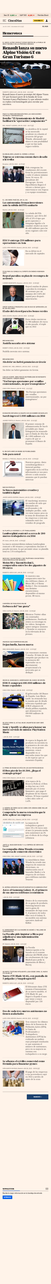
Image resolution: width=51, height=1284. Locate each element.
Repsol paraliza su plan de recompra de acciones (25, 277)
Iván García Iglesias (10, 1068)
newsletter (8, 1189)
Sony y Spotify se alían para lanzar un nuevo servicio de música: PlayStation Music (24, 730)
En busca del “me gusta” (16, 606)
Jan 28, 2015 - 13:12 (29, 420)
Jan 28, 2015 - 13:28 (31, 283)
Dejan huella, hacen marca (18, 645)
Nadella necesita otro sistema (19, 343)
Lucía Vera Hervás (9, 248)
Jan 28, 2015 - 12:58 (30, 459)
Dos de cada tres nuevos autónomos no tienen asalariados (25, 1012)
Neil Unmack (16, 366)
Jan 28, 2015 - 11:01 (18, 944)
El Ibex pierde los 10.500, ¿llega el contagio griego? (22, 772)
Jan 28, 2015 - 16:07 (26, 125)
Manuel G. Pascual (9, 459)
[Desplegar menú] (4, 21)
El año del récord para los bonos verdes (25, 311)
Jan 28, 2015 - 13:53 (30, 248)
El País (45, 26)
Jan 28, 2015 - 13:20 (30, 366)
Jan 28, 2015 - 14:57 (17, 164)
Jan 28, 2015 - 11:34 (30, 819)
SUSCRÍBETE (38, 21)
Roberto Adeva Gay (10, 92)
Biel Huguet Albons (10, 125)
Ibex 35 (6, 15)
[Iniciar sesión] (46, 20)
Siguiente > (37, 1097)
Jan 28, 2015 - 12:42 (26, 572)
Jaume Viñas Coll (9, 819)
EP (3, 541)
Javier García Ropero (11, 497)
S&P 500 (23, 15)
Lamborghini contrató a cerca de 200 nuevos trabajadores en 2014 (24, 535)
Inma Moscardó (8, 649)
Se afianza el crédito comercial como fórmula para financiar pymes (24, 1062)
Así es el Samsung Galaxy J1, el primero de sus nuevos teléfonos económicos (25, 891)
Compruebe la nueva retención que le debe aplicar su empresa (24, 813)
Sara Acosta (7, 316)
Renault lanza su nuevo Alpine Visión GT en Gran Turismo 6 (25, 52)
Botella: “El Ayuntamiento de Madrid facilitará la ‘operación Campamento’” (25, 120)
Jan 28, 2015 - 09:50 (31, 1068)
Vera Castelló (8, 611)
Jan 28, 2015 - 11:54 (11, 737)
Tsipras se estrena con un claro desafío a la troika (25, 158)
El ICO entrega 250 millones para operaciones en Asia (22, 242)
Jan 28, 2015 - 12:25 (28, 649)
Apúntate (7, 1197)
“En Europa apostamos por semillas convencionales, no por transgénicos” (24, 382)
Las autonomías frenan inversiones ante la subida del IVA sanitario (23, 204)
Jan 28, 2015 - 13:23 (22, 348)
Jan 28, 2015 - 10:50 (26, 983)
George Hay (7, 366)
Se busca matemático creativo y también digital (21, 491)
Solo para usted (11, 454)
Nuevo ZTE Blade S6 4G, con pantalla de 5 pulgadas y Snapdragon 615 (25, 977)
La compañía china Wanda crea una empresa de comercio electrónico (23, 850)
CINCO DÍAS (6, 388)
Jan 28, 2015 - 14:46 (16, 210)
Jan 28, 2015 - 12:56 (33, 497)
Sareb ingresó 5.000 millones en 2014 (24, 416)
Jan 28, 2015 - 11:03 (11, 897)
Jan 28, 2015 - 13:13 (24, 388)
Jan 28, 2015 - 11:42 (24, 778)
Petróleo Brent (43, 15)
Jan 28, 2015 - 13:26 (26, 316)
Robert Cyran (8, 348)
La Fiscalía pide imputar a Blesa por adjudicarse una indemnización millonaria (23, 937)
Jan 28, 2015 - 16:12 (25, 92)
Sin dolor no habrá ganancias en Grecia (24, 362)
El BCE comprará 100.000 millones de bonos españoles (24, 684)
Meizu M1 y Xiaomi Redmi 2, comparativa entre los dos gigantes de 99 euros (24, 565)
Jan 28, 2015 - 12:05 (24, 690)
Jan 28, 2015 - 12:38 (28, 611)
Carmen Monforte (9, 283)
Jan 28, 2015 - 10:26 (30, 1018)
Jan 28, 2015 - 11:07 (34, 856)
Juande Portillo (9, 420)
